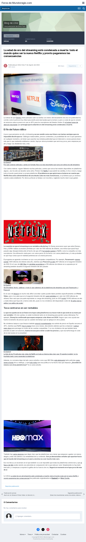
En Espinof (7, 162)
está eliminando (59, 360)
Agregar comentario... (24, 516)
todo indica (33, 362)
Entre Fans (21, 26)
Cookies (63, 534)
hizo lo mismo (26, 326)
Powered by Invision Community (43, 539)
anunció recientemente (43, 323)
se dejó (52, 262)
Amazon (16, 294)
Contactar (55, 534)
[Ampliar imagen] (43, 94)
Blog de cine (11, 22)
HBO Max (23, 264)
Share (61, 66)
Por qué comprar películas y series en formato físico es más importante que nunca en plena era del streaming (42, 165)
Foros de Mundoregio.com (17, 2)
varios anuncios (18, 454)
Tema (30, 534)
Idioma (22, 534)
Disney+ (19, 118)
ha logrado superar (49, 251)
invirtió (64, 298)
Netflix (46, 171)
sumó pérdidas (51, 296)
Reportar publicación (12, 486)
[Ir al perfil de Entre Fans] (5, 66)
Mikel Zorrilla (65, 478)
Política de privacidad (42, 534)
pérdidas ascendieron (37, 264)
